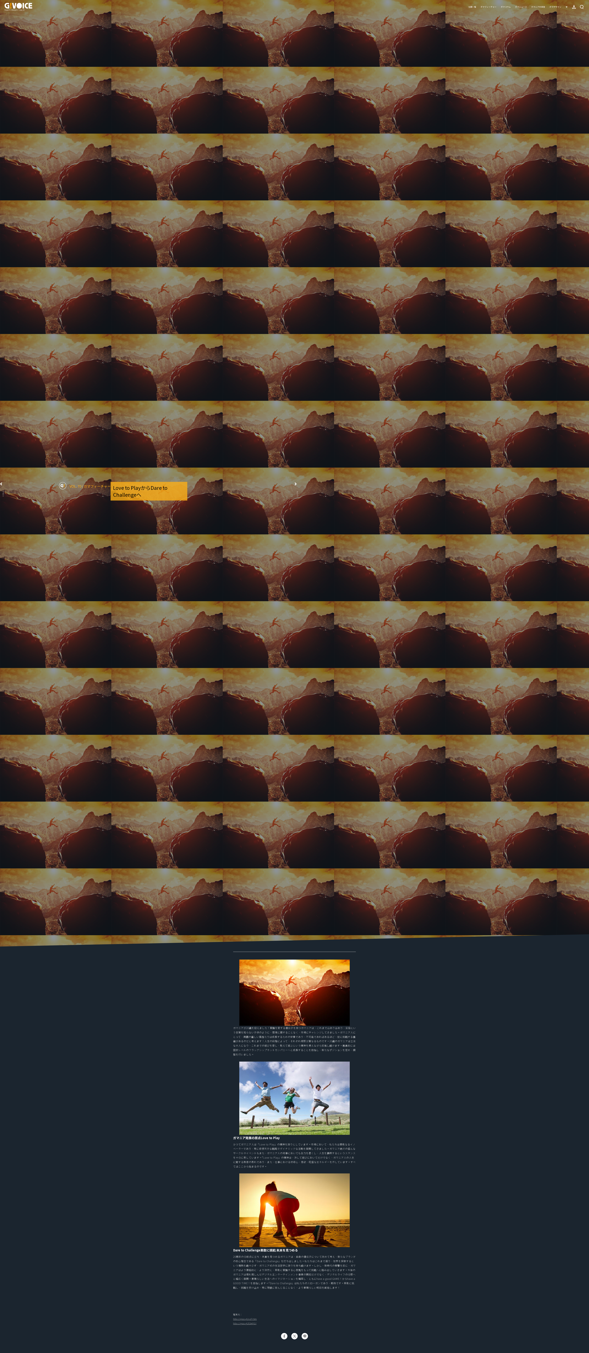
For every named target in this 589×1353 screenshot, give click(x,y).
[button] (581, 7)
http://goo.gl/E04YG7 (244, 1323)
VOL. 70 (75, 486)
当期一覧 (472, 6)
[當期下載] (574, 7)
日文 (567, 6)
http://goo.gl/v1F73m (245, 1319)
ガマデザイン (555, 6)
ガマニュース (521, 6)
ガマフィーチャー (489, 6)
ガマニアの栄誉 (538, 6)
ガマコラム (506, 6)
